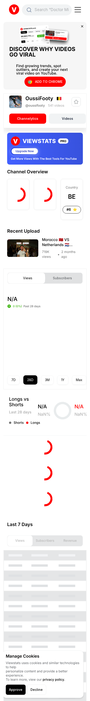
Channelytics (27, 118)
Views (27, 278)
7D (13, 380)
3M (47, 380)
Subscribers (62, 278)
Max (79, 380)
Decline (36, 690)
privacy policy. (54, 680)
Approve (15, 690)
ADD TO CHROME (49, 82)
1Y (62, 380)
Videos (67, 118)
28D (30, 380)
